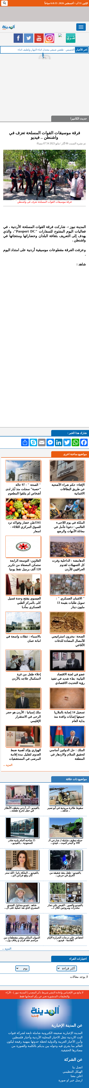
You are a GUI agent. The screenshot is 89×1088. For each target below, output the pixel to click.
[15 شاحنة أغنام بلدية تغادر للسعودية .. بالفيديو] (22, 827)
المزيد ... (7, 764)
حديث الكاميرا (78, 118)
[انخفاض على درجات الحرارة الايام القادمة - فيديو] (65, 924)
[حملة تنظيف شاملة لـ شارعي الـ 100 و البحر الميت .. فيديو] (65, 827)
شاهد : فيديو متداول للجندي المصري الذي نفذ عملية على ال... (21, 906)
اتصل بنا (77, 1067)
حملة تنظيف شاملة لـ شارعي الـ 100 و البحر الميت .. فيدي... (65, 841)
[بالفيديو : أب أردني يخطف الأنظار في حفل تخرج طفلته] (22, 795)
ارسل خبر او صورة (71, 1080)
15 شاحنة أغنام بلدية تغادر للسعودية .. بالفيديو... (21, 841)
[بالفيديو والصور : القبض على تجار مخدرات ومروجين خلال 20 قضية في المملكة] (65, 892)
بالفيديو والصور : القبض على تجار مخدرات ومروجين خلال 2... (65, 906)
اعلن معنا (77, 1076)
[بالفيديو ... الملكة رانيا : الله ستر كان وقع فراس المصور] (22, 860)
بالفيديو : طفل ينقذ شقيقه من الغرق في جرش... (65, 874)
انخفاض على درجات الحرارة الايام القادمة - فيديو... (65, 938)
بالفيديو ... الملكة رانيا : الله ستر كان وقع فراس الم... (22, 874)
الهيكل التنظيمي (73, 1071)
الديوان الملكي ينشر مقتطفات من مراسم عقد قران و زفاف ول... (22, 938)
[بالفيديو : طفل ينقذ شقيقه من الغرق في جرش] (65, 860)
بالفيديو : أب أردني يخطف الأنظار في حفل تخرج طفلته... (21, 809)
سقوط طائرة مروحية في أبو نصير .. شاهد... (65, 809)
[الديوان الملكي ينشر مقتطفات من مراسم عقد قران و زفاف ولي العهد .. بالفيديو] (22, 924)
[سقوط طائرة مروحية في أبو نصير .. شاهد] (65, 795)
